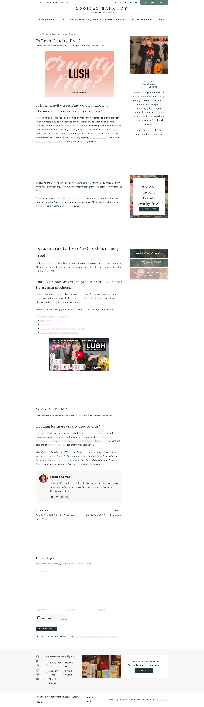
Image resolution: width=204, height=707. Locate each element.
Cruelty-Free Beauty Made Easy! (53, 696)
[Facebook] (110, 2)
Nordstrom (41, 441)
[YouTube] (136, 2)
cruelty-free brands (96, 433)
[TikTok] (126, 2)
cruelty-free (49, 263)
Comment (42, 571)
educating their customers (49, 141)
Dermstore (101, 437)
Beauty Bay (63, 441)
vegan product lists (57, 444)
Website (101, 609)
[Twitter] (131, 2)
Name (41, 609)
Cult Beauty (88, 441)
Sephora (52, 441)
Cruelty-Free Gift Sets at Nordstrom (104, 512)
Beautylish (75, 441)
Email (70, 609)
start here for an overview (149, 134)
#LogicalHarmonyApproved (68, 198)
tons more (104, 441)
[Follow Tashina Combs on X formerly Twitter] (57, 497)
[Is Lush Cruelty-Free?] (79, 74)
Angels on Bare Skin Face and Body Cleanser (62, 328)
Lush (38, 117)
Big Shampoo (47, 324)
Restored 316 (161, 699)
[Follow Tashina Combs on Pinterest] (66, 497)
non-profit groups (97, 137)
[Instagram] (115, 2)
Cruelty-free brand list (154, 2)
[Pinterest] (120, 2)
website (79, 415)
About (75, 696)
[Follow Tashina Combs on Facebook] (52, 497)
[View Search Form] (106, 2)
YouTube (68, 206)
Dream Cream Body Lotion (53, 316)
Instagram (41, 206)
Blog (39, 702)
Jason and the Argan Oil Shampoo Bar (59, 332)
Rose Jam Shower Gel (51, 320)
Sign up (67, 2)
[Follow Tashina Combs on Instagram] (62, 497)
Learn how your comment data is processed (97, 636)
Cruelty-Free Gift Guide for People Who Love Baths (55, 514)
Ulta (109, 437)
